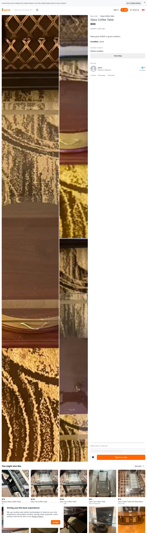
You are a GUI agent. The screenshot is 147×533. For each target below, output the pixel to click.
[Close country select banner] (144, 2)
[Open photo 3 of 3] (73, 350)
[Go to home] (6, 10)
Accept (56, 522)
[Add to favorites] (93, 457)
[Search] (37, 9)
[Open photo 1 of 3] (30, 238)
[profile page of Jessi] (93, 69)
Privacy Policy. (37, 516)
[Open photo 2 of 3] (73, 126)
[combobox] (24, 10)
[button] (139, 466)
